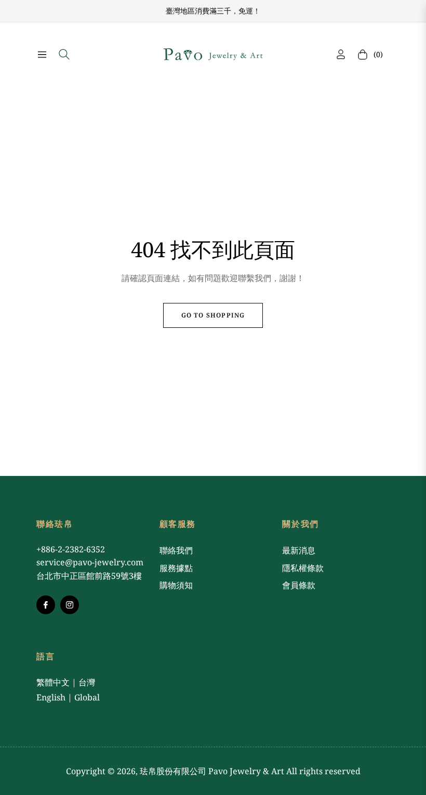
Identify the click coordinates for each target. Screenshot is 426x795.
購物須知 (176, 585)
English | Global (68, 697)
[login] (341, 54)
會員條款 (298, 585)
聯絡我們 (176, 550)
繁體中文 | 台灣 (65, 682)
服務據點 (176, 568)
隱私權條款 (303, 568)
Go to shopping (213, 315)
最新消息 (298, 550)
